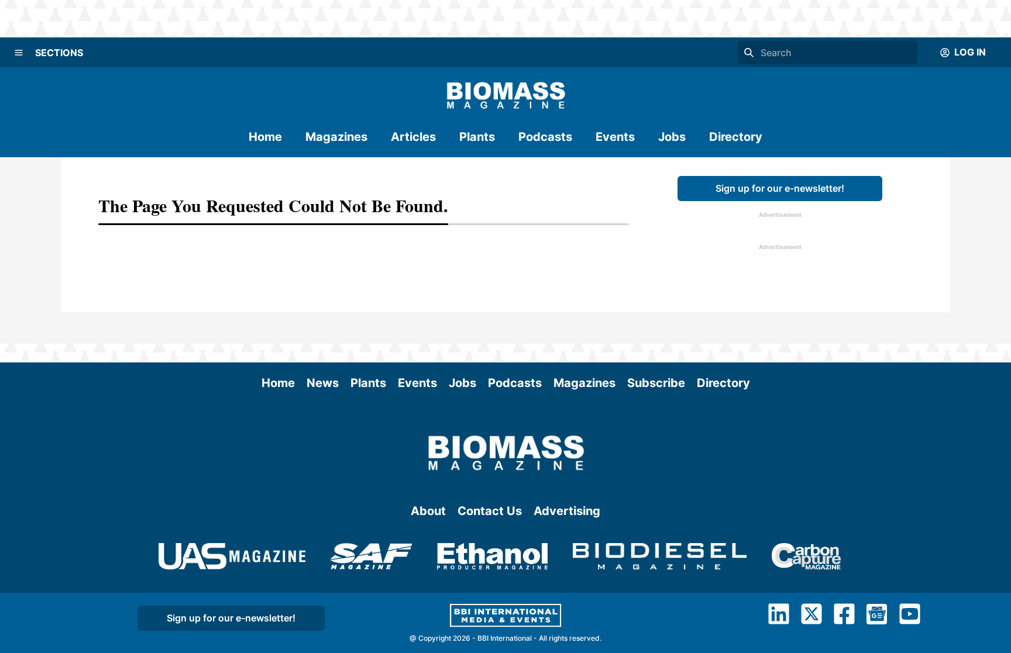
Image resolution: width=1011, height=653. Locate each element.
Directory (735, 137)
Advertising (567, 511)
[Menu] (18, 52)
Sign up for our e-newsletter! (780, 188)
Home (265, 137)
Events (615, 137)
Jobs (672, 137)
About (428, 511)
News (323, 383)
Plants (477, 137)
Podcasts (545, 137)
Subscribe (656, 383)
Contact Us (490, 511)
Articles (413, 137)
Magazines (336, 137)
